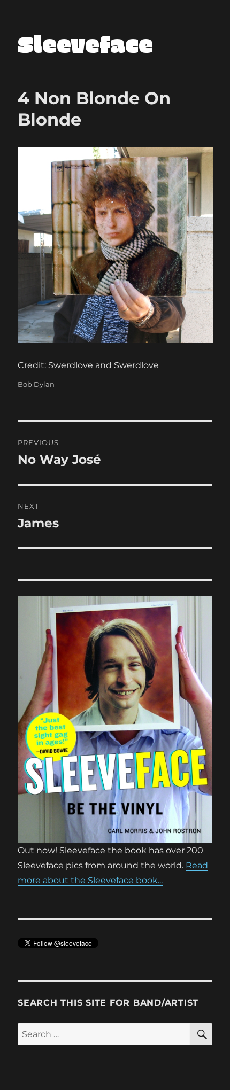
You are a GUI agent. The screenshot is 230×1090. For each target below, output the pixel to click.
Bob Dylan (36, 384)
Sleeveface (85, 43)
